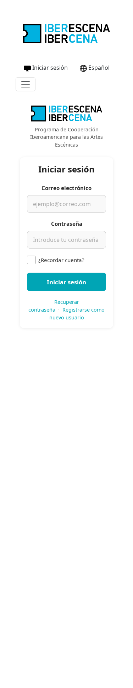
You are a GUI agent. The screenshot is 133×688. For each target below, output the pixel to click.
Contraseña (66, 223)
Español (99, 68)
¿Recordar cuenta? (61, 259)
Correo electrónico (66, 188)
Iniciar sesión (50, 68)
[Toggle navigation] (25, 84)
